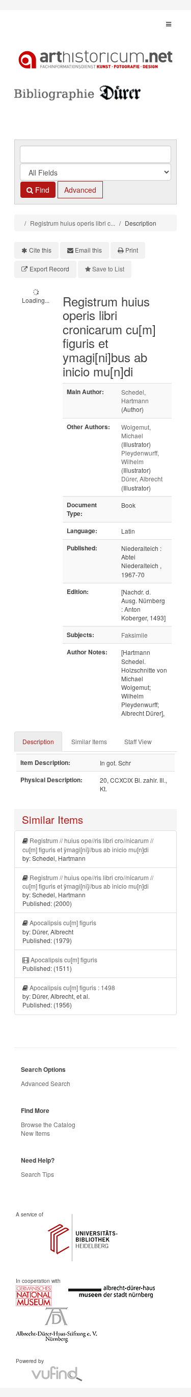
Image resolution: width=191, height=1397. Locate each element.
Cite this (40, 250)
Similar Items (89, 741)
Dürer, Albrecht (141, 478)
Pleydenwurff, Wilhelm (140, 457)
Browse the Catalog (48, 1124)
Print (131, 250)
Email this (88, 250)
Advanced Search (45, 1083)
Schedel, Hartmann (135, 396)
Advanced (80, 190)
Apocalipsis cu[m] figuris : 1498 (72, 987)
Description (38, 741)
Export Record (49, 268)
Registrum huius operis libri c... (72, 223)
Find (41, 190)
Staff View (138, 741)
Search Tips (37, 1174)
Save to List (108, 268)
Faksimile (134, 635)
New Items (35, 1133)
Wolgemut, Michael (136, 431)
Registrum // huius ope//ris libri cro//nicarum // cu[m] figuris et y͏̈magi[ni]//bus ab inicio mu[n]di (87, 844)
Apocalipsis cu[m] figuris (63, 922)
